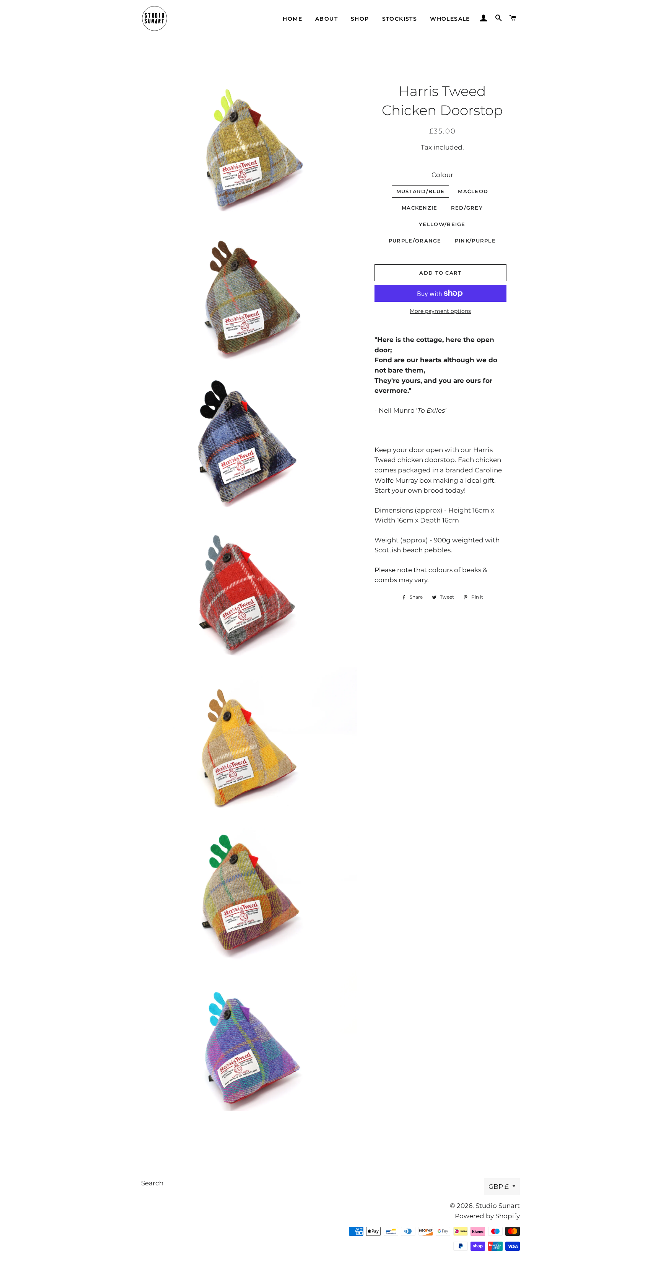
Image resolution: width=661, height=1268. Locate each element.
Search (152, 1183)
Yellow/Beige (442, 224)
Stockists (399, 18)
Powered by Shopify (487, 1216)
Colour (442, 175)
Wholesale (450, 18)
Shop (360, 18)
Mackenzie (420, 208)
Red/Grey (467, 208)
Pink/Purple (475, 241)
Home (292, 18)
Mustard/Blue (420, 191)
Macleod (473, 191)
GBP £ (498, 1186)
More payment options (440, 311)
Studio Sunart (497, 1205)
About (326, 18)
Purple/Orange (415, 241)
